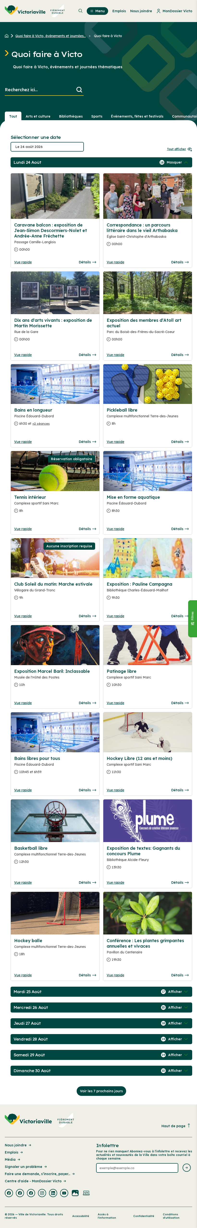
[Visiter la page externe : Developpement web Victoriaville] (86, 1193)
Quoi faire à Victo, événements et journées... (50, 36)
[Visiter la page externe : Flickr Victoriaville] (75, 1193)
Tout (13, 116)
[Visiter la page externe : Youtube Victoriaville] (64, 1193)
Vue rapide (23, 262)
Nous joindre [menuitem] (141, 11)
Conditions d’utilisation (171, 1216)
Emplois (11, 1152)
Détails (85, 262)
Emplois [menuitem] (119, 11)
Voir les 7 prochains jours (101, 1091)
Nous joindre (16, 1145)
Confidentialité (143, 1216)
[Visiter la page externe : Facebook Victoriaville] (9, 1193)
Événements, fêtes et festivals (137, 116)
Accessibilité (80, 1216)
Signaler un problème (23, 1167)
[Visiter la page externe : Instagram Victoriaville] (42, 1193)
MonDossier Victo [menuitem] (177, 11)
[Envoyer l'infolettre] (186, 1168)
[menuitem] (35, 11)
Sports (96, 116)
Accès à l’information (107, 1216)
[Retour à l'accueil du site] (8, 36)
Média (10, 1159)
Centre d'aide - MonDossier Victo (33, 1181)
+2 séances (41, 423)
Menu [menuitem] (100, 11)
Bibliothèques (71, 116)
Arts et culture (38, 116)
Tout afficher (176, 149)
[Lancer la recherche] (79, 89)
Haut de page (173, 1126)
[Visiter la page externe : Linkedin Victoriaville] (53, 1193)
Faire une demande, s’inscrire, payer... (37, 1174)
